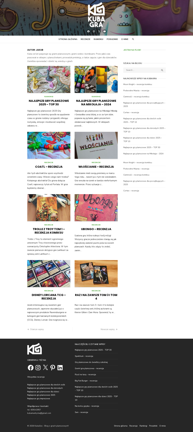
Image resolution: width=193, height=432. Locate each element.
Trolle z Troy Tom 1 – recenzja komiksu (49, 231)
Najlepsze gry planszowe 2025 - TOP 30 (93, 350)
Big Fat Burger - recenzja (86, 380)
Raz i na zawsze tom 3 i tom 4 (96, 296)
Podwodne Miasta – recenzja (136, 90)
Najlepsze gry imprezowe (38, 398)
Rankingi (98, 39)
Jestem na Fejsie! (132, 49)
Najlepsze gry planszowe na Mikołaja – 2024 (96, 102)
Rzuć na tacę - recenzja (85, 374)
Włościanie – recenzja (96, 167)
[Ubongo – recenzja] (96, 208)
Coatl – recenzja (49, 167)
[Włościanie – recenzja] (96, 145)
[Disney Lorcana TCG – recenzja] (48, 274)
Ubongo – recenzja (96, 229)
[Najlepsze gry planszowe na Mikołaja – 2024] (96, 79)
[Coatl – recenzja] (48, 145)
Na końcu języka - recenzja (87, 406)
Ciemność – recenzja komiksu (136, 96)
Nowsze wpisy (108, 329)
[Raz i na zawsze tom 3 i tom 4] (96, 274)
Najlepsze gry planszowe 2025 (41, 395)
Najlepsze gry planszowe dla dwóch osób (46, 384)
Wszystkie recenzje (36, 377)
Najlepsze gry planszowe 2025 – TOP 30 (49, 102)
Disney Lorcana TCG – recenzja (49, 296)
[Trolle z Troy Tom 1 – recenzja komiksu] (48, 208)
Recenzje (85, 39)
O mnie (124, 39)
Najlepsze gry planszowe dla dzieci (43, 391)
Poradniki (112, 39)
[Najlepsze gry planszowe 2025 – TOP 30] (48, 79)
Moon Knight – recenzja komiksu (137, 84)
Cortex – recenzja (131, 112)
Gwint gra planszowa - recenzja (89, 368)
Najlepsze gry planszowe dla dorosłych (45, 388)
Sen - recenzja (81, 412)
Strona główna (67, 39)
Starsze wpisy (37, 329)
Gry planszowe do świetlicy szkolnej (91, 362)
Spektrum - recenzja (84, 356)
